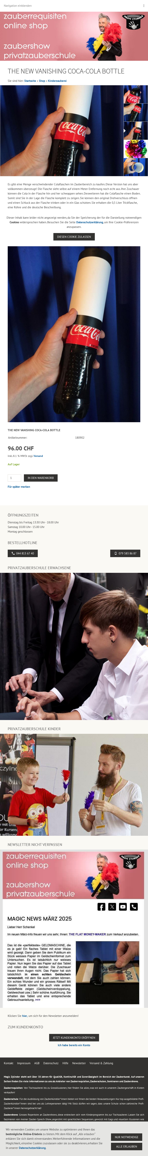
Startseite (30, 81)
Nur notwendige (126, 1137)
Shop (42, 81)
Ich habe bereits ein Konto (74, 1045)
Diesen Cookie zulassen (74, 237)
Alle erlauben (126, 1146)
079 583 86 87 (127, 553)
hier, (25, 1016)
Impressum (23, 1063)
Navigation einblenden (18, 5)
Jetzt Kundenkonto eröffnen (74, 1037)
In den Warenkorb (41, 478)
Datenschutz (51, 1063)
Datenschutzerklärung (89, 222)
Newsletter (79, 1063)
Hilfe (65, 1063)
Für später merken (19, 487)
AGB (37, 1063)
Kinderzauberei (57, 81)
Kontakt (8, 1063)
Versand (38, 456)
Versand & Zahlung (101, 1063)
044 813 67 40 (25, 553)
